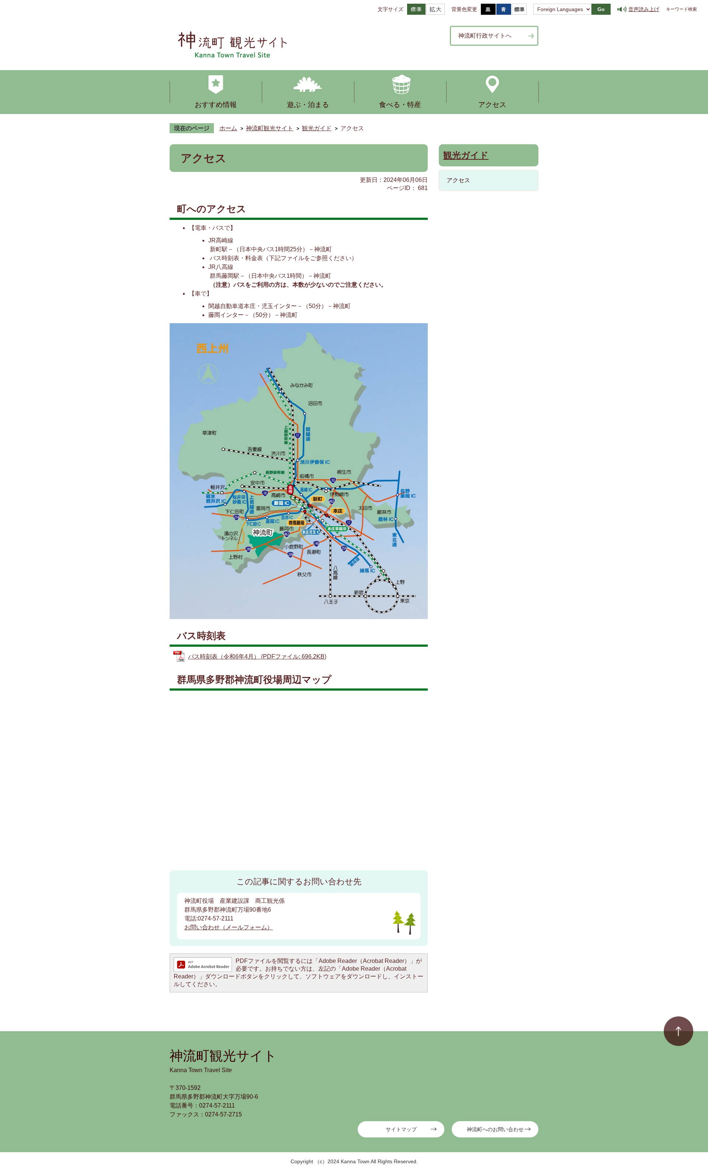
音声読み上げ (643, 9)
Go (601, 9)
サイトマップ (401, 1129)
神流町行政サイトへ (484, 35)
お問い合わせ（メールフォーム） (228, 927)
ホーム (228, 128)
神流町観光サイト (269, 128)
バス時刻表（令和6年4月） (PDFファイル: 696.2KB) (257, 656)
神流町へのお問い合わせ (495, 1129)
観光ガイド (317, 128)
